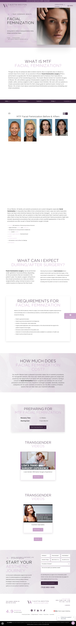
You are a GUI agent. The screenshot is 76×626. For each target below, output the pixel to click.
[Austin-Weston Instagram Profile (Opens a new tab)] (32, 610)
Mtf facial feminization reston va (18, 39)
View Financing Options (37, 427)
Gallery (7, 101)
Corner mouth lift (13, 238)
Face (10, 231)
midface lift (25, 227)
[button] (64, 113)
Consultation (59, 4)
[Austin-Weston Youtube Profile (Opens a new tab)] (38, 610)
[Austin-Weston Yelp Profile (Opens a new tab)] (41, 610)
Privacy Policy (54, 579)
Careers (67, 605)
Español (57, 6)
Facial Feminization (22, 101)
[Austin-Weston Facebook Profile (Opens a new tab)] (34, 610)
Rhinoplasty (11, 242)
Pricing (52, 101)
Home (8, 37)
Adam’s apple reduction (14, 234)
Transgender (16, 37)
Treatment (39, 101)
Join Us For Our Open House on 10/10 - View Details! (38, 1)
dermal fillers (18, 240)
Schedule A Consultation (48, 583)
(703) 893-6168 (48, 587)
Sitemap (40, 614)
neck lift (16, 231)
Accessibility (52, 614)
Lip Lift (10, 236)
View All (37, 539)
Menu (71, 5)
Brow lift (10, 225)
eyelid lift (19, 227)
